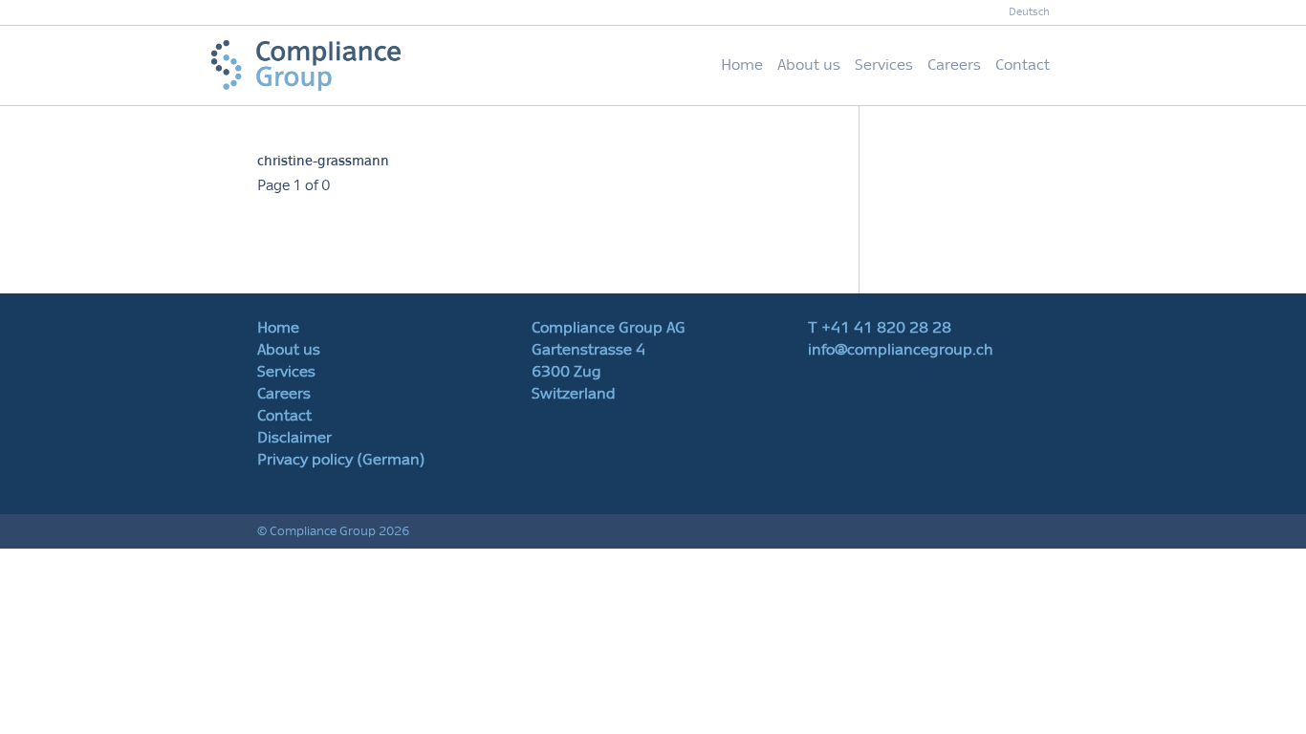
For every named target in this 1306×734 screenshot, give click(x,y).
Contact (1022, 65)
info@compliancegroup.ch (900, 349)
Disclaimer (294, 437)
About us (808, 65)
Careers (954, 65)
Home (742, 65)
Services (884, 65)
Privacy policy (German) (341, 459)
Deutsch (1029, 12)
